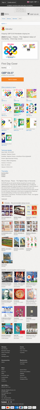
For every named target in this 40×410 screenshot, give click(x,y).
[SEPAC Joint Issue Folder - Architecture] (7, 242)
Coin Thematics (23, 350)
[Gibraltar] (3, 28)
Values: (3, 167)
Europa (3, 174)
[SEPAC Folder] (19, 210)
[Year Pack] (7, 257)
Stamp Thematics (5, 352)
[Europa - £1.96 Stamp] (19, 93)
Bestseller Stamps (5, 350)
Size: (2, 165)
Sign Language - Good (32, 301)
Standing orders (5, 356)
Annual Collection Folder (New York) (11, 335)
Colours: (3, 163)
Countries (3, 354)
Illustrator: (4, 156)
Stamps (9, 18)
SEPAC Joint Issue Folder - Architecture (11, 248)
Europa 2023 (4, 173)
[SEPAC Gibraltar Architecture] (19, 226)
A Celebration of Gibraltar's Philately (10, 233)
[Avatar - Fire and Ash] (19, 277)
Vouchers (22, 375)
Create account (12, 2)
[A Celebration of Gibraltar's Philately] (7, 226)
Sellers (3, 362)
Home (3, 18)
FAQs (2, 373)
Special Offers (23, 369)
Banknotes (23, 360)
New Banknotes (23, 362)
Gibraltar (15, 18)
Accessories (5, 360)
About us (3, 371)
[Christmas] (32, 242)
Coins (22, 347)
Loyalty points (4, 377)
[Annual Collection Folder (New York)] (7, 328)
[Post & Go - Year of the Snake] (32, 210)
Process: (3, 160)
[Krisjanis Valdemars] (7, 294)
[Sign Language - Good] (32, 294)
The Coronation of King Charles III (10, 217)
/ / (33, 2)
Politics (3, 176)
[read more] (4, 199)
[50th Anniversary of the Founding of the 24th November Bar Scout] (32, 277)
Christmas (29, 248)
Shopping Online (24, 379)
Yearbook (16, 318)
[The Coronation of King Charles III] (7, 210)
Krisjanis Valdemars (6, 301)
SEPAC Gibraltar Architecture (21, 233)
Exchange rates (5, 375)
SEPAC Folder (17, 217)
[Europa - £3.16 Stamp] (31, 93)
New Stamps (4, 348)
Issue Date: (4, 152)
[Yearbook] (19, 311)
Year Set (16, 335)
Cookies (3, 379)
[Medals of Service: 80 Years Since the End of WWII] (32, 226)
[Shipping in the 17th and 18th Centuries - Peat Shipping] (32, 328)
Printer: (3, 158)
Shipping (22, 373)
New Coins (22, 348)
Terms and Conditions (25, 371)
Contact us (4, 381)
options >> (4, 23)
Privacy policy (23, 377)
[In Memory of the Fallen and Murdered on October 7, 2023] (7, 311)
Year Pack (4, 264)
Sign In (4, 2)
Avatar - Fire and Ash (19, 283)
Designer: (4, 154)
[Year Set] (19, 328)
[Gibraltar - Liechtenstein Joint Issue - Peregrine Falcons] (19, 242)
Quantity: (4, 68)
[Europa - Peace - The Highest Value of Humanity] (6, 93)
